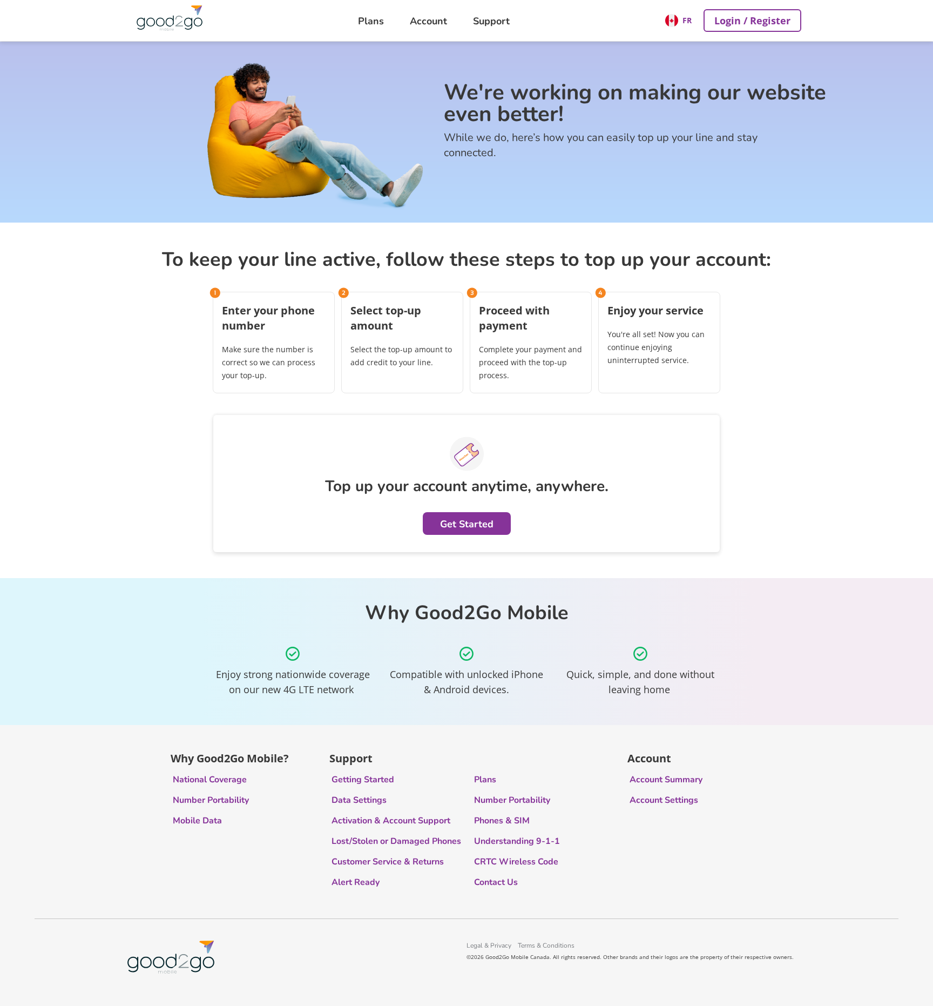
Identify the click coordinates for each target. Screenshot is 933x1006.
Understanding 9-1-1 (517, 841)
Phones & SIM (502, 821)
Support (491, 20)
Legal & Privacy (488, 945)
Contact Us (496, 882)
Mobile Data (197, 821)
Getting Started (363, 779)
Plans (371, 20)
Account (428, 20)
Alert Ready (356, 882)
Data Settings (359, 800)
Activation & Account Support (391, 821)
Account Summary (666, 779)
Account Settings (664, 800)
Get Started (466, 523)
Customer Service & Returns (388, 862)
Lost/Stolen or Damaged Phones (396, 841)
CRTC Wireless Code (516, 862)
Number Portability (211, 800)
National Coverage (210, 779)
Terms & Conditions (546, 945)
